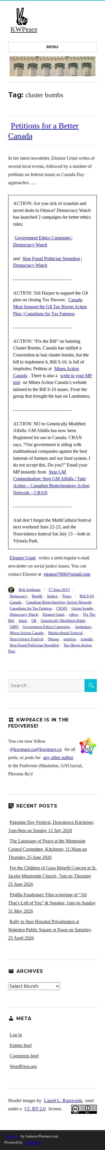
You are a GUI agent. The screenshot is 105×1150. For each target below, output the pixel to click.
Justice (52, 596)
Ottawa (53, 639)
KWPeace (23, 29)
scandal (87, 639)
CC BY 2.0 (35, 1108)
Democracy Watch (24, 614)
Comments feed (24, 1055)
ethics (73, 614)
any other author (58, 757)
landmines (83, 626)
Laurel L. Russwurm (63, 1100)
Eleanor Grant (23, 557)
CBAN (61, 608)
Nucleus (12, 1136)
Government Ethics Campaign (46, 626)
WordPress (32, 1142)
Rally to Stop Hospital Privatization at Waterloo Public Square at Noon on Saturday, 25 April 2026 (50, 929)
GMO (14, 626)
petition (70, 639)
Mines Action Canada (27, 633)
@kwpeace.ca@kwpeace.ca (36, 749)
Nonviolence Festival (26, 639)
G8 (34, 620)
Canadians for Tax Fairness (31, 608)
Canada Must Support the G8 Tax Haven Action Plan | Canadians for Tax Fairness (50, 306)
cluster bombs (82, 608)
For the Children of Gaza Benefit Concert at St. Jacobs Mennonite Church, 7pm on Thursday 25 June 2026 (52, 876)
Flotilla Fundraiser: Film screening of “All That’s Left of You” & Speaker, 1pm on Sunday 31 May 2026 (52, 903)
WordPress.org (23, 1066)
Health (37, 596)
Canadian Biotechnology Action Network (59, 602)
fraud (23, 620)
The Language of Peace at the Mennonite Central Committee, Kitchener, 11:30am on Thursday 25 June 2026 (47, 849)
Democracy (18, 596)
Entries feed (21, 1045)
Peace (66, 596)
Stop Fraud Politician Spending (34, 645)
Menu (52, 46)
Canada (16, 602)
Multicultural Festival (65, 633)
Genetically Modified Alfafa (63, 620)
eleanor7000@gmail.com (67, 574)
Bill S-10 (87, 596)
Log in (16, 1034)
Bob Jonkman (30, 589)
